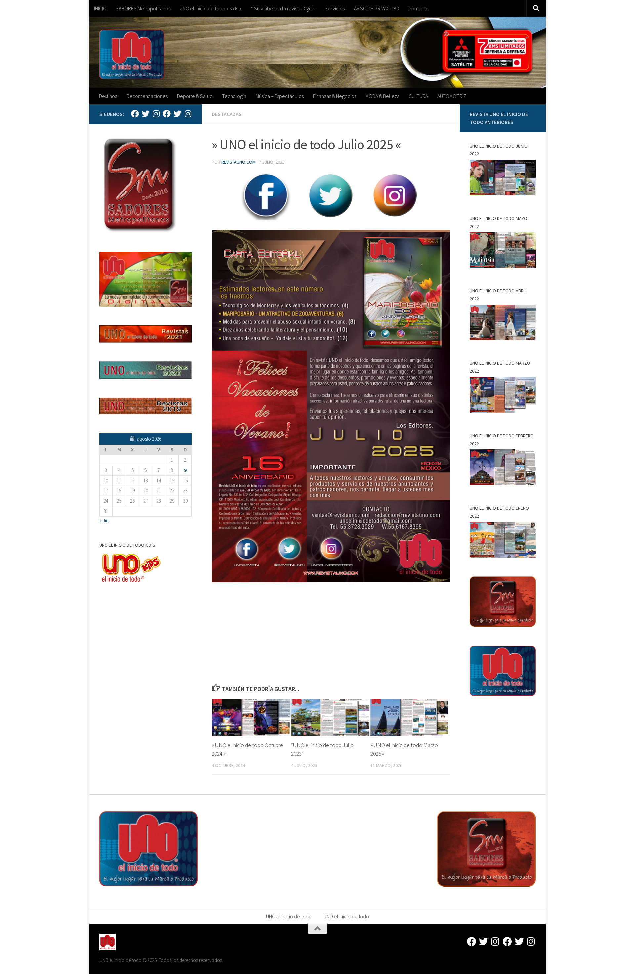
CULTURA (418, 96)
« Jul (104, 520)
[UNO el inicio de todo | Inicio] (131, 54)
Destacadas (227, 114)
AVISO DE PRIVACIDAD (376, 8)
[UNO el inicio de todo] (145, 114)
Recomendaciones (147, 96)
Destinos (108, 96)
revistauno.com (238, 162)
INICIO (100, 8)
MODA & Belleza (382, 96)
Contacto (418, 8)
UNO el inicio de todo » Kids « (210, 8)
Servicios (335, 8)
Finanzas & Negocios (334, 96)
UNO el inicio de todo (289, 916)
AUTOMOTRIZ (451, 96)
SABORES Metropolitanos (143, 8)
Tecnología (234, 96)
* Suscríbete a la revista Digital (283, 8)
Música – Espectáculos (280, 96)
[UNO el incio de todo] (135, 114)
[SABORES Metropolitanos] (167, 114)
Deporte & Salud (195, 96)
